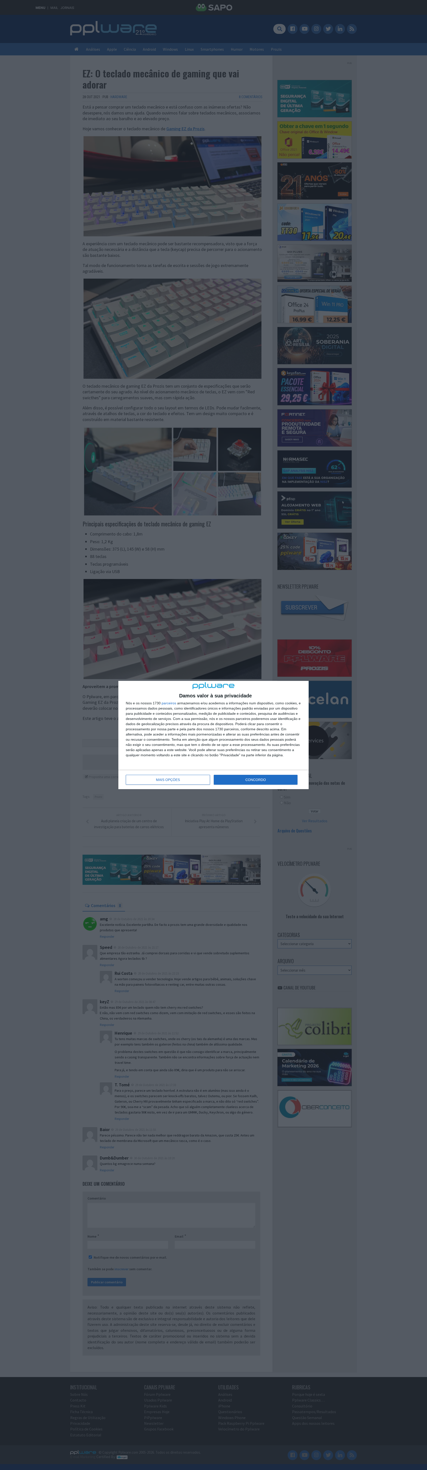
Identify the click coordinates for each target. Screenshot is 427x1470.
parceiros (169, 703)
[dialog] (213, 735)
